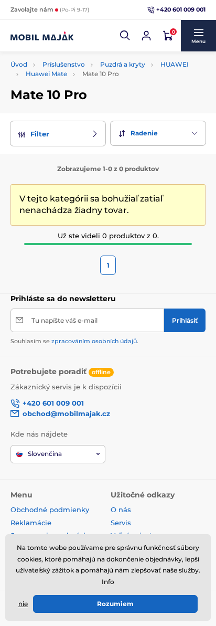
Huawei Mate (46, 74)
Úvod (18, 64)
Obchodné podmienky (49, 509)
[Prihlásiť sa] (146, 35)
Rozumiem (115, 604)
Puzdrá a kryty (122, 64)
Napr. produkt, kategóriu (78, 54)
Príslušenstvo (63, 64)
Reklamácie (30, 522)
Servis (121, 522)
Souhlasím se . (74, 341)
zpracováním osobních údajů (94, 341)
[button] (125, 35)
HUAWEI (174, 64)
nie (23, 604)
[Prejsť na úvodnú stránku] (41, 35)
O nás (121, 509)
